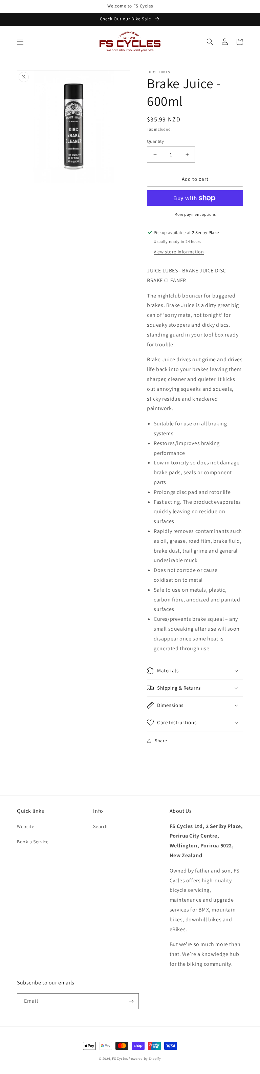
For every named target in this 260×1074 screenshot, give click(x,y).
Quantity (155, 141)
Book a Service (32, 842)
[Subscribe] (131, 1001)
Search (100, 826)
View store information (179, 252)
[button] (20, 41)
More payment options (195, 214)
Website (25, 826)
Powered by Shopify (145, 1058)
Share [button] (161, 740)
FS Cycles (120, 1058)
